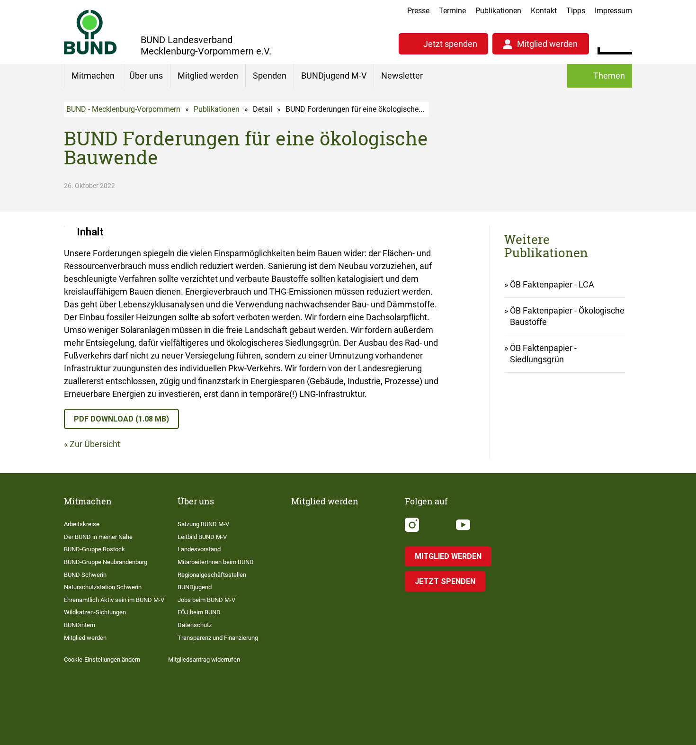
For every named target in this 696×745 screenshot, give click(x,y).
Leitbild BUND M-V (202, 536)
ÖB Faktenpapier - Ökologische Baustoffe (567, 316)
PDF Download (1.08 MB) (121, 418)
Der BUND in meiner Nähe (98, 536)
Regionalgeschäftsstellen (212, 574)
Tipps (575, 10)
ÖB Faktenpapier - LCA (552, 284)
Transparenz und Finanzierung (218, 637)
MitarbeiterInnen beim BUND (216, 561)
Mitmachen (93, 76)
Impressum (613, 10)
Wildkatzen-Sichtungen (95, 612)
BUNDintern (79, 624)
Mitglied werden (547, 44)
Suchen (624, 43)
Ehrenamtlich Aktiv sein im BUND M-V (114, 599)
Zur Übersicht (95, 444)
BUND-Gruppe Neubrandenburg (105, 561)
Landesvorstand (199, 549)
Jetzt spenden (450, 44)
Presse (418, 10)
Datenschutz (195, 624)
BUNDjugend (195, 587)
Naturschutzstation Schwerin (103, 587)
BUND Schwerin (85, 574)
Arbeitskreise (81, 524)
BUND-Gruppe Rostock (94, 549)
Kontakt (544, 10)
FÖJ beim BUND (199, 612)
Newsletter (402, 76)
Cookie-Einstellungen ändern (102, 659)
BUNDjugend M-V (333, 76)
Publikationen (498, 10)
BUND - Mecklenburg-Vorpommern (123, 109)
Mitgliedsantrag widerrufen (204, 659)
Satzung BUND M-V (203, 524)
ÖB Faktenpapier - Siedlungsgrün (543, 353)
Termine (452, 10)
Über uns (146, 76)
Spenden (269, 76)
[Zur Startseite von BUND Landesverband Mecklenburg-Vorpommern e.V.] (90, 31)
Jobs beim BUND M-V (206, 599)
